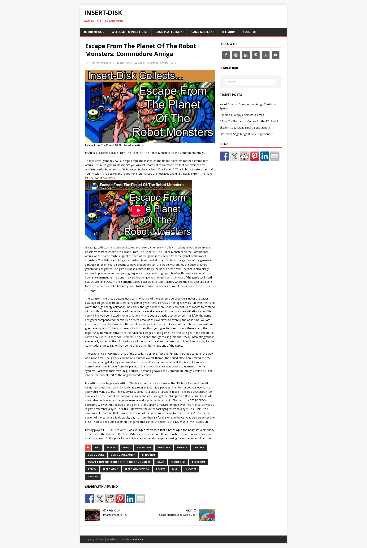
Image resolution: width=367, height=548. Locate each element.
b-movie (182, 447)
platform (198, 462)
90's (97, 447)
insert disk (178, 462)
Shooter (190, 469)
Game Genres (200, 32)
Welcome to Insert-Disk (130, 32)
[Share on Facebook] (89, 498)
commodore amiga (123, 454)
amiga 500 (164, 447)
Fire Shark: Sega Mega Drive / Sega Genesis (247, 134)
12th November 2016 (102, 62)
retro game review (137, 469)
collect (199, 447)
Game (160, 462)
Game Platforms (167, 32)
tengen (93, 476)
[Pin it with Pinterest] (120, 498)
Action (141, 62)
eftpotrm (148, 454)
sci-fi (175, 469)
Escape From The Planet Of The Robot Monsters (119, 462)
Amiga (126, 447)
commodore (96, 454)
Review (160, 469)
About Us (249, 32)
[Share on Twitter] (99, 498)
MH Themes (137, 539)
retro (92, 469)
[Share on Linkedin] (130, 498)
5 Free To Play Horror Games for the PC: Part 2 (249, 121)
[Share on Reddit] (109, 498)
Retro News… (94, 32)
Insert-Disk (126, 62)
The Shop (228, 32)
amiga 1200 (144, 447)
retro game (110, 469)
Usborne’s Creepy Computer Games (242, 115)
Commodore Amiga (158, 62)
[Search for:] (251, 81)
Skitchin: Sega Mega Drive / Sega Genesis (245, 127)
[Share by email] (140, 498)
